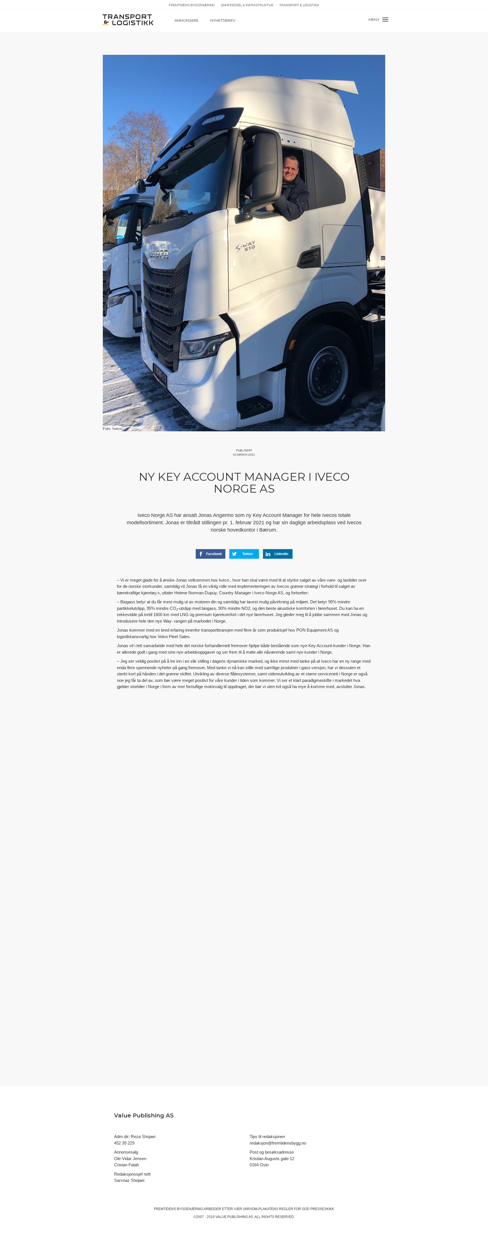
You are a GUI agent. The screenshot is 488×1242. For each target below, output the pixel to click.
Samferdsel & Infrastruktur (247, 5)
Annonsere (187, 20)
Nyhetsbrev (222, 20)
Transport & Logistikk (299, 5)
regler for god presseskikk (306, 1209)
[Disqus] (244, 798)
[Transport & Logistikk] (128, 19)
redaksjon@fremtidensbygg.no (278, 1143)
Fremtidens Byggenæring (192, 5)
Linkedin (281, 554)
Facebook (214, 554)
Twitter (247, 554)
